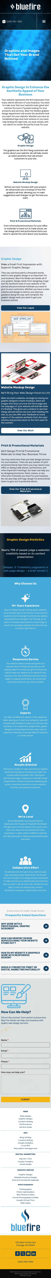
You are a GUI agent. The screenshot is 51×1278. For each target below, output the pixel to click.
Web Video (25, 1203)
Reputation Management (25, 1148)
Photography (25, 1189)
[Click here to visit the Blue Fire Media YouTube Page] (28, 1253)
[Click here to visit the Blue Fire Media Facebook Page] (17, 1253)
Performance (25, 1124)
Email (4, 1051)
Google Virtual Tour (25, 1200)
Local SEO (25, 1145)
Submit (25, 1099)
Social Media (25, 1164)
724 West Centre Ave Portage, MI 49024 (25, 1243)
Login (29, 1275)
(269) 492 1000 (14, 21)
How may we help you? (13, 1072)
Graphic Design (25, 1119)
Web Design (25, 1116)
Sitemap (23, 1275)
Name (5, 1040)
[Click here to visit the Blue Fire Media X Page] (23, 1253)
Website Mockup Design (25, 1177)
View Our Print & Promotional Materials (25, 490)
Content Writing (25, 1121)
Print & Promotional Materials (25, 1180)
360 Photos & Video (26, 1195)
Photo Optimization (25, 1192)
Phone (5, 1062)
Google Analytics (25, 1143)
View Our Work (25, 430)
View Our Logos (25, 308)
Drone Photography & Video (26, 1197)
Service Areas (25, 1127)
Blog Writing (25, 1137)
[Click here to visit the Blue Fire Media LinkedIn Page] (33, 1253)
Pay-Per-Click (25, 1159)
